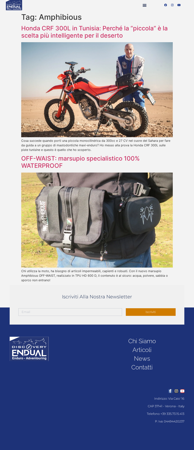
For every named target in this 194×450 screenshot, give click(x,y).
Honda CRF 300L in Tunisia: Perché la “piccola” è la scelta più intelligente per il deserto (94, 32)
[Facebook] (166, 5)
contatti (142, 367)
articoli (142, 349)
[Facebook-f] (170, 391)
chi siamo (142, 341)
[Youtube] (179, 5)
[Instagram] (172, 5)
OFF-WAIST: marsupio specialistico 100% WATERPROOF (80, 162)
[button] (145, 5)
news (142, 358)
